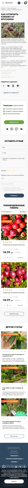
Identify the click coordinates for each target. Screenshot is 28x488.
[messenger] (16, 129)
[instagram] (12, 467)
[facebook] (3, 86)
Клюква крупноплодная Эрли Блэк (14, 245)
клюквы (7, 47)
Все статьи (14, 436)
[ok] (13, 86)
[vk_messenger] (21, 129)
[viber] (12, 129)
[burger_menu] (3, 3)
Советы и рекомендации (10, 334)
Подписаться (14, 122)
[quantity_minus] (5, 257)
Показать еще (14, 314)
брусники (7, 61)
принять (14, 481)
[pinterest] (18, 86)
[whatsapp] (4, 467)
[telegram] (7, 129)
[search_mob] (19, 3)
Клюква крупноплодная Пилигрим (13, 292)
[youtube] (16, 467)
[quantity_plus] (10, 257)
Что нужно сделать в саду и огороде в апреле (11, 422)
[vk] (8, 86)
